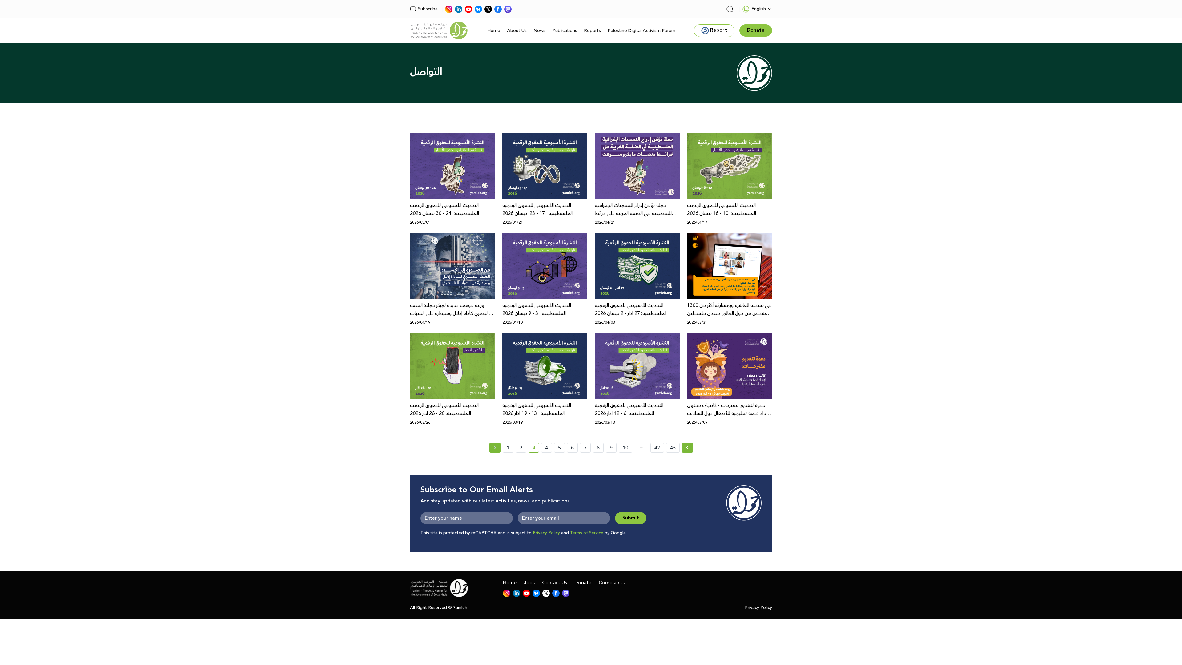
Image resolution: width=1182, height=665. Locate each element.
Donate (582, 582)
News (539, 30)
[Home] (439, 30)
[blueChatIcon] (478, 9)
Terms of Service (586, 533)
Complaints (612, 582)
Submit (630, 518)
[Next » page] (687, 448)
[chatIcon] (508, 9)
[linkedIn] (458, 9)
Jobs (529, 582)
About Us (517, 30)
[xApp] (488, 9)
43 (673, 447)
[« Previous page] (495, 448)
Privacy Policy (546, 533)
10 (625, 447)
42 (657, 447)
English (758, 9)
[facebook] (498, 9)
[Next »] (687, 448)
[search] (730, 9)
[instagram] (448, 9)
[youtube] (468, 9)
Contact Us (554, 582)
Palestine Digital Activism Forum (641, 30)
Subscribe (428, 9)
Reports (592, 30)
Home (493, 30)
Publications (564, 30)
